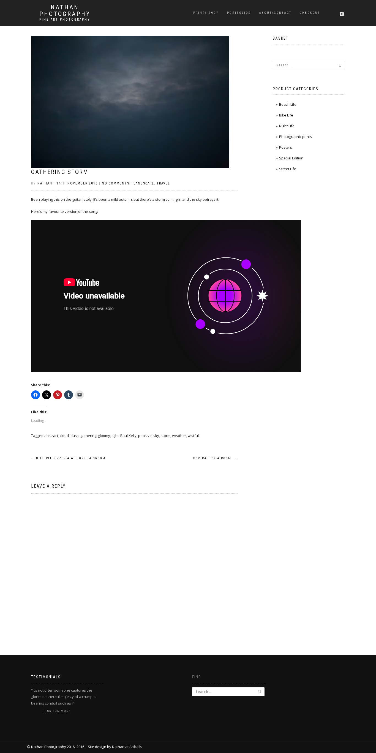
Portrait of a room (215, 458)
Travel (163, 183)
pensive (145, 435)
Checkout (310, 13)
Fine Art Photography (64, 19)
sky (156, 435)
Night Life (287, 125)
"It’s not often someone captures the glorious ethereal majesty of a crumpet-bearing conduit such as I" (64, 697)
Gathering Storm (59, 171)
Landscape (143, 183)
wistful (193, 435)
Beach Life (287, 104)
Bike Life (286, 115)
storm (165, 435)
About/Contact (275, 13)
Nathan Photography (65, 10)
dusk (74, 435)
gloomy (104, 435)
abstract (51, 435)
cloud (64, 435)
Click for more (56, 711)
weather (179, 435)
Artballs (135, 746)
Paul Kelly (128, 435)
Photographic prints (295, 136)
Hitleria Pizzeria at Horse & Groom (68, 458)
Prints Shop (206, 13)
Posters (285, 147)
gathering (88, 435)
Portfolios (239, 13)
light (115, 435)
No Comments (115, 183)
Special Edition (291, 158)
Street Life (287, 168)
